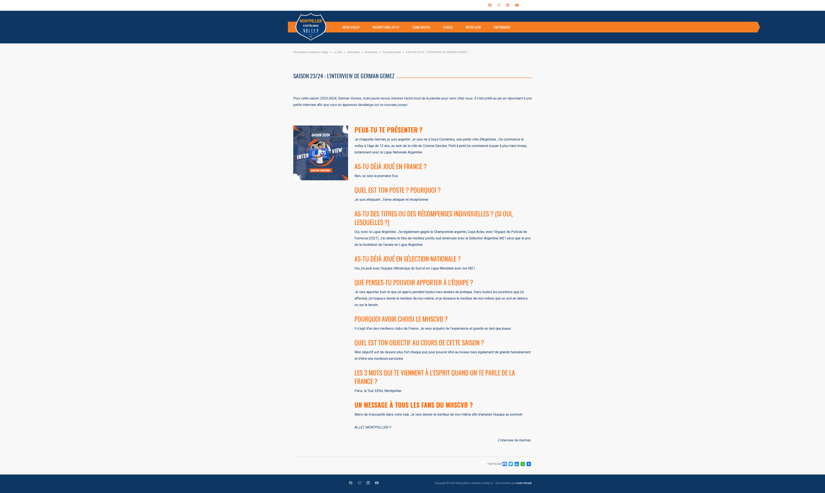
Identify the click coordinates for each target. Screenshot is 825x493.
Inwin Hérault (524, 483)
